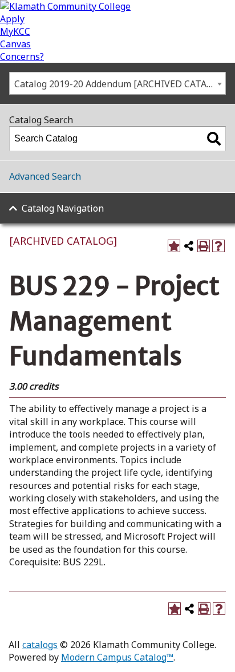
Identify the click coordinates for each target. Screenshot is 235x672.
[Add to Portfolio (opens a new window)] (174, 246)
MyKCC (15, 31)
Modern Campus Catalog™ (117, 657)
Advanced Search (45, 176)
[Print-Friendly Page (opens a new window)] (203, 246)
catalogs (40, 644)
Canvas (15, 44)
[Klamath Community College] (65, 6)
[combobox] (117, 83)
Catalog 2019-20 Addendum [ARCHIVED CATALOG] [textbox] (119, 84)
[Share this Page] (189, 246)
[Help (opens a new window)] (218, 246)
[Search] (214, 138)
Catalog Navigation (63, 208)
